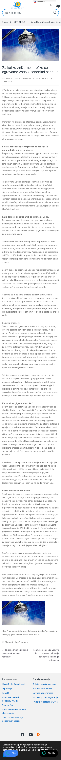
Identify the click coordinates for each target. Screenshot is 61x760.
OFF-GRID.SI (19, 22)
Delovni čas (7, 705)
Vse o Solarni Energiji (22, 78)
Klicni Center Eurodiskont (13, 684)
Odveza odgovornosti (43, 693)
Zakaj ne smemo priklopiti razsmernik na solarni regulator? (15, 653)
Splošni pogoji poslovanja (44, 684)
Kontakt (5, 693)
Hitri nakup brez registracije (45, 697)
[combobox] (26, 12)
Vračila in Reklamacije (42, 688)
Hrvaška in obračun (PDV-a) (45, 702)
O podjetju (7, 688)
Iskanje (55, 12)
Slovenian (40, 2)
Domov (5, 22)
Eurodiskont (7, 82)
